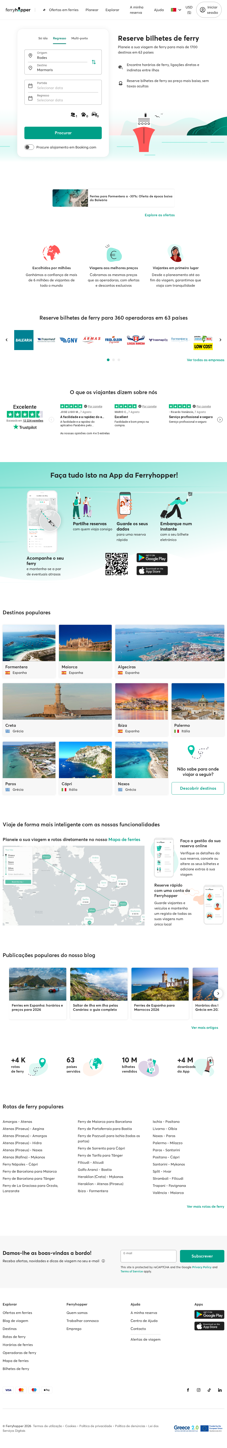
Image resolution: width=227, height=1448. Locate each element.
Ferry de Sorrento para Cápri (101, 1148)
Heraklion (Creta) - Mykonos (100, 1176)
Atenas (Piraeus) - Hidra (22, 1143)
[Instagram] (198, 1390)
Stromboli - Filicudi (168, 1178)
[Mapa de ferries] (74, 885)
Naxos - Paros (164, 1136)
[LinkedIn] (219, 1390)
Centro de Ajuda (144, 1320)
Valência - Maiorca (168, 1192)
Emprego (74, 1328)
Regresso (59, 38)
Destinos (10, 1328)
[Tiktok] (209, 1390)
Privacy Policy (201, 1267)
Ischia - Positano (166, 1121)
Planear (92, 10)
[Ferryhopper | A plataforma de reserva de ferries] (18, 9)
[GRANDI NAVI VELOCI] (68, 340)
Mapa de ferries (124, 839)
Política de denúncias (130, 1426)
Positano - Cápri (166, 1157)
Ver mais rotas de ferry (205, 1206)
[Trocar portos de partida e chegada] (93, 62)
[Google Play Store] (152, 557)
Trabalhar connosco (83, 1320)
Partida (42, 83)
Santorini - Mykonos (169, 1164)
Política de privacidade (95, 1426)
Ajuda (159, 10)
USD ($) (189, 10)
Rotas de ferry (14, 1336)
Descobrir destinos (198, 788)
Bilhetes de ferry (16, 1368)
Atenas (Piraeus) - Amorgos (25, 1136)
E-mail (127, 1253)
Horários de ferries (18, 1344)
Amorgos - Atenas (17, 1121)
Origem (42, 52)
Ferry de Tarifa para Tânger (100, 1155)
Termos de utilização (47, 1426)
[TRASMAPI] (158, 340)
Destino (42, 65)
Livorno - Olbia (165, 1128)
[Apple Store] (152, 570)
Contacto (138, 1328)
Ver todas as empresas (205, 360)
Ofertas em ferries (63, 10)
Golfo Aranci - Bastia (95, 1169)
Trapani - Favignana (169, 1185)
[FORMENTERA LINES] (180, 340)
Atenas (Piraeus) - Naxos (22, 1150)
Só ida (43, 38)
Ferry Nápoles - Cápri (20, 1164)
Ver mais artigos (204, 1027)
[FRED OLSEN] (113, 340)
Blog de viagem (15, 1320)
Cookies (70, 1426)
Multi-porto (79, 38)
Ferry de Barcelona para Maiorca (30, 1171)
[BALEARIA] (23, 340)
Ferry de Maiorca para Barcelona (105, 1121)
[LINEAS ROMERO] (135, 340)
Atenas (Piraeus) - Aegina (23, 1128)
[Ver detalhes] (103, 1261)
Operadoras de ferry (19, 1352)
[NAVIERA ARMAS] (91, 340)
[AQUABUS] (203, 340)
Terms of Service (132, 1271)
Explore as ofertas (160, 215)
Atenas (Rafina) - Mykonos (24, 1157)
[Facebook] (188, 1390)
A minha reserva (136, 10)
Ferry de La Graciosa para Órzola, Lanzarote (30, 1188)
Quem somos (77, 1312)
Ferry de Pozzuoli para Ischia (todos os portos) (109, 1138)
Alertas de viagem (145, 1339)
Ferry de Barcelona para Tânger (29, 1178)
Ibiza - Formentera (93, 1191)
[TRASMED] (46, 340)
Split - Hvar (162, 1171)
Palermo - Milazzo (167, 1143)
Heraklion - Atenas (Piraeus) (100, 1184)
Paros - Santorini (166, 1150)
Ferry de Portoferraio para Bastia (105, 1128)
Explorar (112, 10)
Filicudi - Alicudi (91, 1162)
